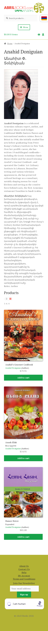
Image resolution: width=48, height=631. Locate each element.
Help (24, 572)
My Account (24, 575)
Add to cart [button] (23, 377)
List (6, 298)
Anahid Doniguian (13, 368)
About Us (24, 566)
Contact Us (24, 569)
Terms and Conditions (24, 578)
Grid (10, 298)
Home (10, 43)
